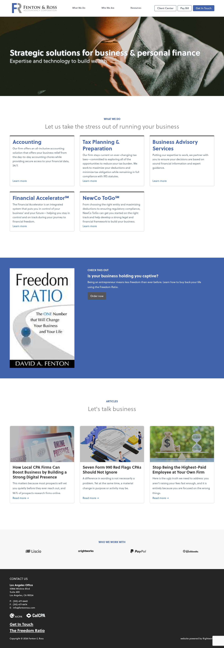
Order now (96, 296)
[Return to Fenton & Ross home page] (34, 8)
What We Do (78, 8)
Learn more (39, 181)
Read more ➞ (42, 498)
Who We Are (108, 8)
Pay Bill (184, 8)
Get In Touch (204, 8)
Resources (136, 8)
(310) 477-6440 (20, 601)
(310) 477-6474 (20, 604)
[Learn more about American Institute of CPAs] (16, 615)
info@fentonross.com (24, 607)
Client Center (165, 8)
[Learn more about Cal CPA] (35, 615)
